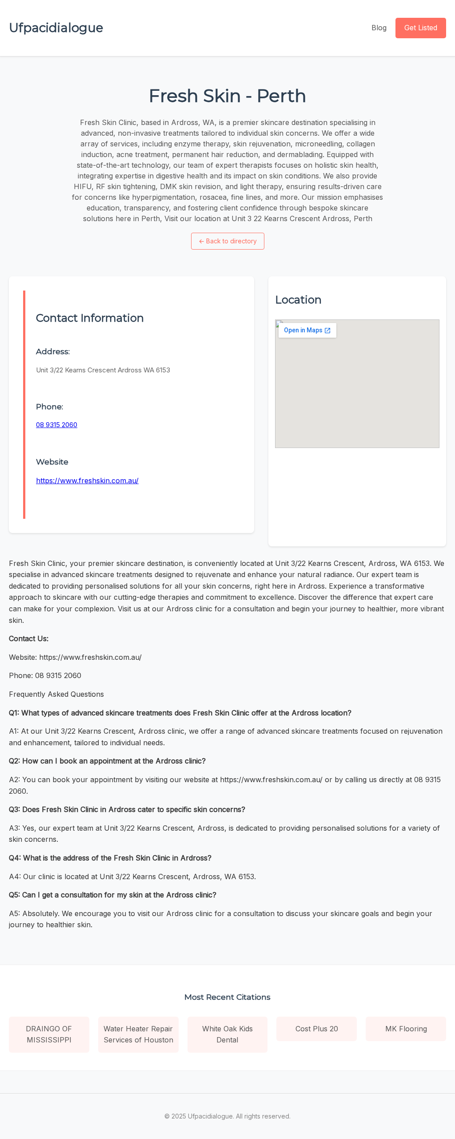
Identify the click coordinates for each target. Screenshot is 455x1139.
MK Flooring (406, 1028)
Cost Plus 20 (316, 1028)
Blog (379, 27)
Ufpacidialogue (56, 27)
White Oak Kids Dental (227, 1034)
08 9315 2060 (56, 424)
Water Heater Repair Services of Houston (138, 1034)
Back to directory (228, 241)
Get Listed (420, 27)
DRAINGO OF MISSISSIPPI (49, 1034)
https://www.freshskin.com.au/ (87, 480)
